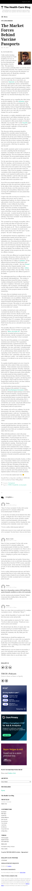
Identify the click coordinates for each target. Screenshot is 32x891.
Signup (3, 790)
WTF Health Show (5, 841)
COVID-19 (10, 485)
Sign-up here (24, 852)
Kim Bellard (3, 811)
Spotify (5, 848)
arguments (21, 101)
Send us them (22, 872)
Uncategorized (7, 21)
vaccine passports (22, 485)
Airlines (27, 268)
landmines (22, 260)
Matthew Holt (12, 773)
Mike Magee (3, 813)
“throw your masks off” (13, 331)
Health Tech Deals (5, 839)
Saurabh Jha (15, 485)
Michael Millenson (5, 817)
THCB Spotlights (4, 837)
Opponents (11, 82)
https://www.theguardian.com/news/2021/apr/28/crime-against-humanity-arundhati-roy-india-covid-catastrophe (16, 591)
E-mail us (9, 866)
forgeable (24, 123)
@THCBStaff (4, 860)
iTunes (2, 848)
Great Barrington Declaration (16, 390)
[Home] (15, 7)
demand (27, 264)
